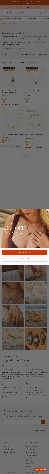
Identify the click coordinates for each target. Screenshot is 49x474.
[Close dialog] (47, 210)
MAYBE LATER (24, 259)
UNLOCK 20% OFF (24, 252)
